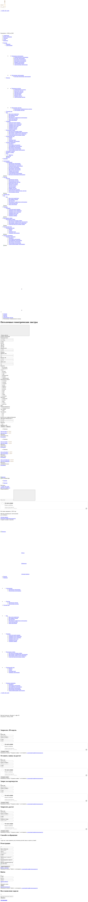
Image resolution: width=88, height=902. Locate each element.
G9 (3, 416)
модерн (4, 376)
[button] (5, 866)
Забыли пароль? (4, 881)
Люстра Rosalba (4, 452)
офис (3, 391)
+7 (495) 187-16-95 (5, 486)
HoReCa (4, 386)
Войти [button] (2, 885)
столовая (4, 383)
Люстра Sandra (4, 441)
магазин (4, 389)
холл (3, 393)
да (2, 424)
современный (5, 378)
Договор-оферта (4, 517)
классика (4, 372)
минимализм (5, 375)
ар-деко (4, 371)
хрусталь (4, 404)
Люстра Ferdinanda (5, 459)
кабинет (4, 387)
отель (3, 390)
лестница (4, 396)
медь (3, 401)
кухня (3, 385)
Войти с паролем (5, 867)
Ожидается (4, 368)
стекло (3, 402)
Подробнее (3, 436)
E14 (3, 413)
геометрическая (6, 408)
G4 (3, 414)
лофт (3, 374)
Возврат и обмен (10, 152)
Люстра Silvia (4, 431)
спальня (4, 382)
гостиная (4, 380)
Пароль (2, 878)
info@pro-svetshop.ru (5, 487)
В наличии (4, 367)
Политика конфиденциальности (8, 518)
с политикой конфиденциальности (35, 752)
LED (3, 410)
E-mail (2, 876)
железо (3, 400)
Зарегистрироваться (5, 886)
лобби (3, 394)
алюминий (4, 398)
